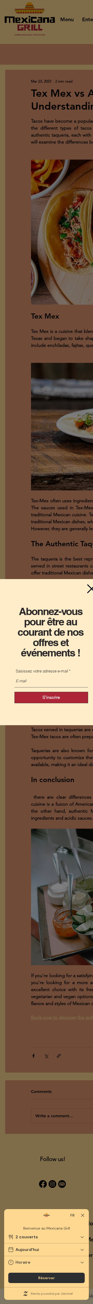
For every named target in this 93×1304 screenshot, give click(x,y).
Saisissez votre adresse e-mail (42, 671)
